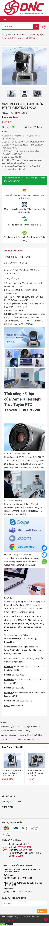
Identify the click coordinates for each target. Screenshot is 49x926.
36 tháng (38, 127)
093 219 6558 (16, 856)
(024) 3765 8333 (11, 878)
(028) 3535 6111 (11, 891)
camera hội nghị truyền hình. (28, 727)
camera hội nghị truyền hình (31, 735)
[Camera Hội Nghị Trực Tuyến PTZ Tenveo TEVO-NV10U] (12, 760)
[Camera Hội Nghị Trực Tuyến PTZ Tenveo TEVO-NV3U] (37, 760)
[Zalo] (44, 555)
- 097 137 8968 (26, 878)
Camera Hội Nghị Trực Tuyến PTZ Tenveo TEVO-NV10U (11, 773)
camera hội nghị (7, 727)
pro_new (29, 731)
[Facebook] (44, 548)
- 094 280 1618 (26, 891)
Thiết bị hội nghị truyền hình (28, 739)
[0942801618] (44, 561)
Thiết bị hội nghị (7, 739)
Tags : (3, 722)
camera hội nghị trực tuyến (11, 731)
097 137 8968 (25, 847)
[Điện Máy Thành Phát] (24, 8)
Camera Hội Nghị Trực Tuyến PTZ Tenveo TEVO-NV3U (36, 773)
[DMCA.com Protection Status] (7, 924)
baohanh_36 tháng (8, 735)
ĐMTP (10, 921)
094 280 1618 (25, 849)
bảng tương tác (15, 623)
